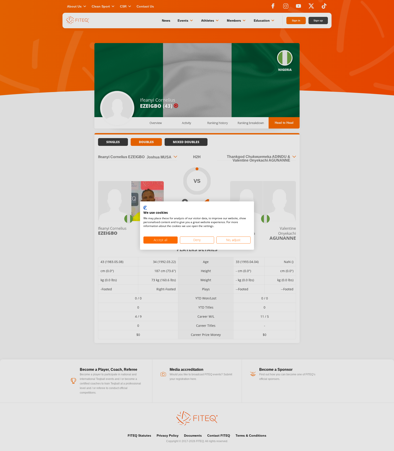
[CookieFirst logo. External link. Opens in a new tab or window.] (145, 208)
